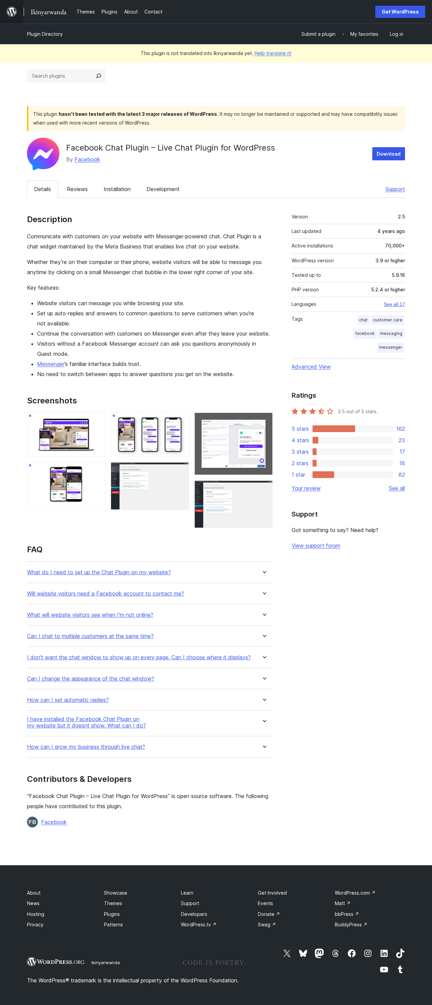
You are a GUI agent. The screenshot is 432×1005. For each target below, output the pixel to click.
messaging (391, 333)
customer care (387, 319)
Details (42, 189)
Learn (187, 893)
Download (389, 154)
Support (395, 189)
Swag (267, 924)
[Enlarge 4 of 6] (180, 471)
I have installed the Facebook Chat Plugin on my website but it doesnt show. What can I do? (86, 722)
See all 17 (394, 304)
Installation (117, 189)
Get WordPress (400, 12)
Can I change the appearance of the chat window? (90, 679)
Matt (343, 903)
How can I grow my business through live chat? (86, 747)
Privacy (35, 924)
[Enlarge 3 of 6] (180, 421)
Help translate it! (272, 53)
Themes (113, 903)
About (33, 893)
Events (265, 903)
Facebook (87, 159)
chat (363, 319)
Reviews (77, 189)
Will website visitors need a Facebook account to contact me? (105, 593)
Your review (306, 488)
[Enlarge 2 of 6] (96, 471)
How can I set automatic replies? (68, 700)
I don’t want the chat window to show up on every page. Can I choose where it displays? (139, 657)
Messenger (50, 364)
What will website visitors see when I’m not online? (90, 615)
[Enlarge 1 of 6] (96, 421)
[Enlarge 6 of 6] (263, 489)
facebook (365, 333)
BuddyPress (351, 924)
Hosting (35, 914)
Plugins (112, 914)
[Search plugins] (98, 76)
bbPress (347, 914)
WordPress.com (355, 893)
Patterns (113, 924)
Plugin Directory (45, 34)
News (33, 903)
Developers (194, 914)
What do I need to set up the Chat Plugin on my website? (99, 572)
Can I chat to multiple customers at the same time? (90, 636)
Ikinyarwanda (105, 962)
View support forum (316, 545)
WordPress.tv (199, 924)
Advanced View (311, 366)
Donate (269, 914)
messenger (390, 347)
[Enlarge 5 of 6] (263, 421)
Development (163, 189)
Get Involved (272, 893)
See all (397, 488)
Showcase (115, 893)
